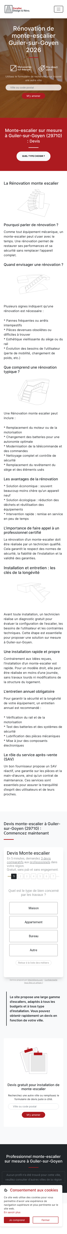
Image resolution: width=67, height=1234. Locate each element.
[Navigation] (58, 9)
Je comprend (17, 1220)
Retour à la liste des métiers (33, 962)
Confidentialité (51, 980)
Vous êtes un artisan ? (33, 982)
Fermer (46, 1220)
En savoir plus (12, 1212)
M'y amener (33, 95)
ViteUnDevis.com (35, 980)
